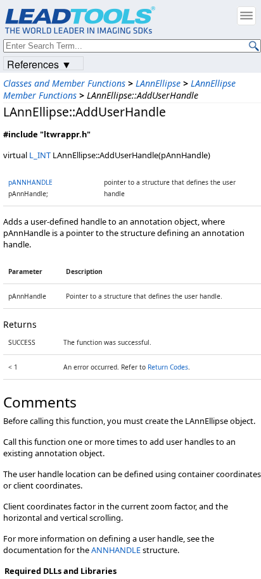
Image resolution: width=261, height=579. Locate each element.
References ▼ (39, 63)
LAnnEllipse (158, 83)
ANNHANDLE (116, 550)
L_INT (40, 155)
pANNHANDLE (30, 182)
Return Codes (168, 367)
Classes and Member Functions (64, 83)
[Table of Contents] (246, 15)
